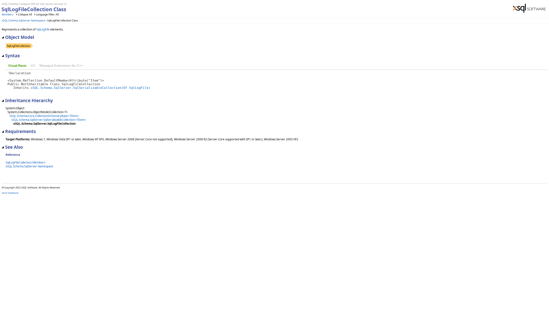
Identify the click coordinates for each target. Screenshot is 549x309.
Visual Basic (17, 65)
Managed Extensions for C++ (61, 65)
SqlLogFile (43, 29)
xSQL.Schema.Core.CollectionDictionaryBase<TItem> (44, 116)
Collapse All (25, 14)
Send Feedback (10, 192)
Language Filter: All (47, 14)
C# (33, 65)
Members (7, 14)
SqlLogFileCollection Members (25, 162)
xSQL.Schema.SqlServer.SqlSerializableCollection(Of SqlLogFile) (90, 87)
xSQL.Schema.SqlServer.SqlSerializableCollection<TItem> (48, 120)
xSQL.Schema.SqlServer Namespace (23, 20)
